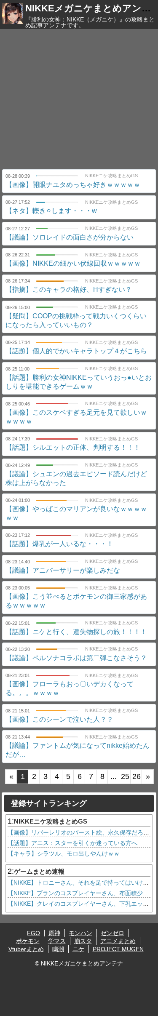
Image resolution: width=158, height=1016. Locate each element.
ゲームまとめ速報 (39, 871)
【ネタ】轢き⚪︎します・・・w (51, 210)
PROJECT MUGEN (118, 949)
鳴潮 (58, 949)
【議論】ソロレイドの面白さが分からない (69, 237)
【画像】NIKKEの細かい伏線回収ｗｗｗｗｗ (73, 263)
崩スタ (83, 941)
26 (136, 776)
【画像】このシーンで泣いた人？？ (59, 719)
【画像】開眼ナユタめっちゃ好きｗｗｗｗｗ (72, 184)
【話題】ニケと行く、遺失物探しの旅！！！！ (76, 631)
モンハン (80, 933)
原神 (54, 933)
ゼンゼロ (112, 933)
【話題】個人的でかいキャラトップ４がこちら (76, 351)
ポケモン (28, 941)
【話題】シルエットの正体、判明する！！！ (72, 447)
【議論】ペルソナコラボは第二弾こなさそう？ (76, 657)
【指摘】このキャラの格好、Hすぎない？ (68, 289)
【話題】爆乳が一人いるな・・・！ (59, 543)
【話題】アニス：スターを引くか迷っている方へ (72, 843)
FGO (33, 933)
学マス (57, 941)
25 (125, 776)
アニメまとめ (118, 941)
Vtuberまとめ (26, 949)
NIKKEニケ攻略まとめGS (50, 821)
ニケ (78, 949)
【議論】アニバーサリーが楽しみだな (62, 570)
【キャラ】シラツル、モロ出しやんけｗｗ (64, 853)
